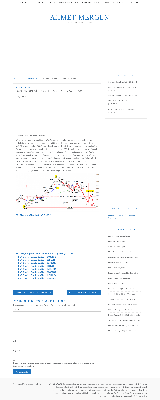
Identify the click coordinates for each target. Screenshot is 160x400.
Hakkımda (87, 2)
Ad (14, 341)
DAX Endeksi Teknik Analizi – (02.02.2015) (37, 263)
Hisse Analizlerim (69, 2)
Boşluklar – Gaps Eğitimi (117, 241)
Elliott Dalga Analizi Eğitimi (119, 278)
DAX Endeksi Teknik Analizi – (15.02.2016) (37, 278)
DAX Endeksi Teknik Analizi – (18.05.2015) (37, 266)
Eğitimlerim (103, 2)
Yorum (17, 309)
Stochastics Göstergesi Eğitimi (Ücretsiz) (124, 320)
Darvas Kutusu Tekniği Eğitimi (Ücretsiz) (124, 315)
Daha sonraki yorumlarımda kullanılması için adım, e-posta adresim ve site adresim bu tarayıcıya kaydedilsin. (53, 364)
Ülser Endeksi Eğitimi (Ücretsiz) (121, 289)
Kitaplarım (119, 2)
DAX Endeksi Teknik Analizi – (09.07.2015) (37, 272)
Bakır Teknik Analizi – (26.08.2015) (84, 292)
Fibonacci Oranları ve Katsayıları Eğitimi (123, 257)
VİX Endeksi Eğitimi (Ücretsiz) (120, 310)
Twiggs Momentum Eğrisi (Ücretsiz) (122, 299)
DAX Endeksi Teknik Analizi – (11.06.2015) (37, 269)
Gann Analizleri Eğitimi (117, 247)
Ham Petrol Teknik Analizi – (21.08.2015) (33, 292)
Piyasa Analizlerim (44, 2)
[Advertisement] (80, 52)
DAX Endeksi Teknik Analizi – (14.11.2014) (37, 260)
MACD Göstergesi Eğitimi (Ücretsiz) (122, 331)
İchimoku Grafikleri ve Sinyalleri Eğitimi (123, 273)
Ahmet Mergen (80, 17)
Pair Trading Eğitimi (116, 283)
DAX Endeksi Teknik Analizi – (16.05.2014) (37, 257)
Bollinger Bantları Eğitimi (118, 262)
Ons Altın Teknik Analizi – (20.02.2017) (123, 82)
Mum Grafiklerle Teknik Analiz (120, 252)
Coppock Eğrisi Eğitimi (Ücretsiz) (121, 294)
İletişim (133, 2)
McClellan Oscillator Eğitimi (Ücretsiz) (123, 326)
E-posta (16, 350)
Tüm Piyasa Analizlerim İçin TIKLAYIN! (34, 215)
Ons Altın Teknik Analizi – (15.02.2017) (122, 96)
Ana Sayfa (25, 2)
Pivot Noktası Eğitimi (116, 268)
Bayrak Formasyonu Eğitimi (119, 236)
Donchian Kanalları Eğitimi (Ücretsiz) (122, 304)
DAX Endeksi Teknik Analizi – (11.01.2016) (37, 275)
